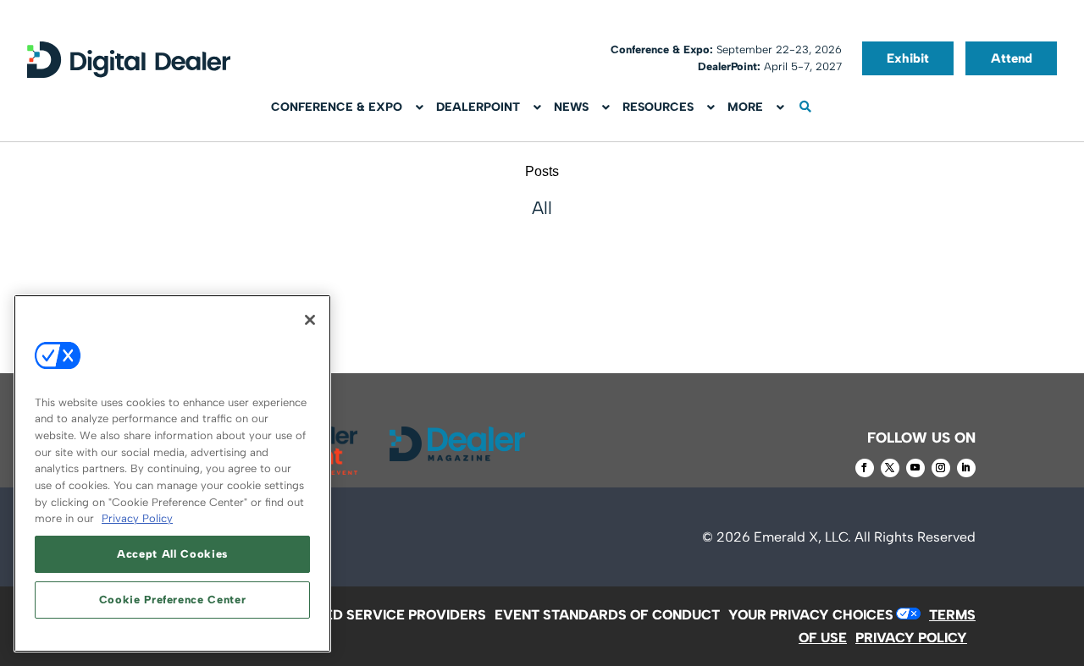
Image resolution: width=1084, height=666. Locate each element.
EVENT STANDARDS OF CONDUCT (607, 615)
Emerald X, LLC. (802, 537)
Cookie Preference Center (172, 599)
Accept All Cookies (172, 554)
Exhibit (908, 58)
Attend (1011, 58)
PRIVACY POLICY (911, 638)
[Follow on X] (890, 468)
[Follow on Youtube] (915, 468)
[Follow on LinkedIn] (966, 468)
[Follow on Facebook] (864, 468)
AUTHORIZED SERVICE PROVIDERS (370, 615)
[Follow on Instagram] (941, 468)
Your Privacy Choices (810, 615)
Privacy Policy (137, 518)
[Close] (310, 320)
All (542, 207)
